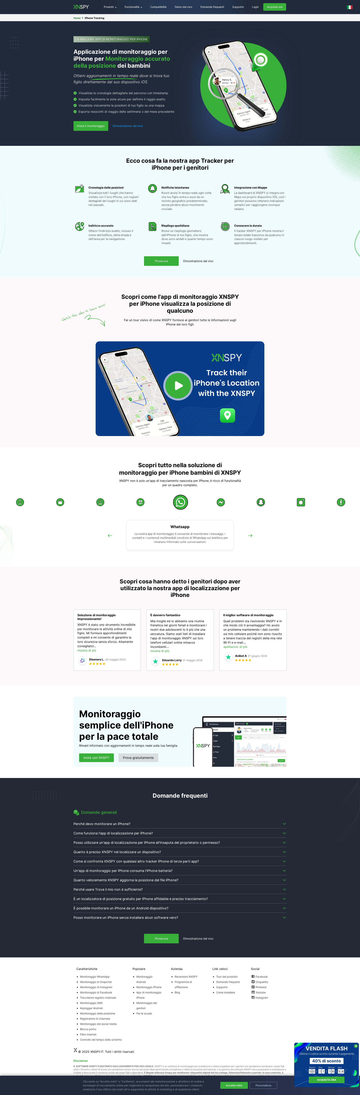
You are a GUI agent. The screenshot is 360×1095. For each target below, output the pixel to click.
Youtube (261, 992)
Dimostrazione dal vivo (128, 126)
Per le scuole (144, 1013)
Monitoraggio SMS (91, 1002)
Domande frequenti (212, 6)
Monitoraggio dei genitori (146, 1005)
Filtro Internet (88, 1034)
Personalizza (263, 1085)
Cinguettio (262, 981)
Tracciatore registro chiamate (98, 997)
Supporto (238, 6)
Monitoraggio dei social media (98, 1023)
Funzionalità (132, 6)
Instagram (262, 997)
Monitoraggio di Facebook (96, 992)
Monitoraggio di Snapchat (96, 981)
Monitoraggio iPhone (148, 987)
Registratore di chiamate (95, 1018)
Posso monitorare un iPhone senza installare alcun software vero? (126, 918)
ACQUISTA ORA (326, 1079)
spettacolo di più (235, 647)
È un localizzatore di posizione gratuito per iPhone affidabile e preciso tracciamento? (141, 899)
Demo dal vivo (183, 6)
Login (255, 6)
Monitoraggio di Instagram (96, 987)
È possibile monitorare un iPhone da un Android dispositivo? (121, 908)
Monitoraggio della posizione (97, 1013)
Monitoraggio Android (144, 979)
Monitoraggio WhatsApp (95, 976)
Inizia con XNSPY (96, 758)
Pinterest (261, 987)
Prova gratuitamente (138, 758)
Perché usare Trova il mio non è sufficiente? (108, 889)
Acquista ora (274, 6)
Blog (177, 992)
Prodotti (109, 6)
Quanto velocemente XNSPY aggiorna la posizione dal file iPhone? (126, 880)
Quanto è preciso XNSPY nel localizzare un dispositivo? (117, 852)
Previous (110, 539)
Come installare (225, 992)
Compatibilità (158, 6)
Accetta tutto (234, 1085)
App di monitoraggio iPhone (148, 995)
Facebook (262, 976)
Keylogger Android (91, 1008)
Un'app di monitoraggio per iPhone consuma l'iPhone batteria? (123, 871)
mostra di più (86, 650)
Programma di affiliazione (183, 984)
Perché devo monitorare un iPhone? (102, 824)
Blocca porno (88, 1029)
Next (250, 539)
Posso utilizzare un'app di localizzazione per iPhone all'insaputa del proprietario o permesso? (147, 843)
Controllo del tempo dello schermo (101, 1039)
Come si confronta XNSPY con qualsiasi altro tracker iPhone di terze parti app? (136, 861)
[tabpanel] (107, 640)
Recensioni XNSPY (186, 976)
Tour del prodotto (227, 976)
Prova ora (161, 261)
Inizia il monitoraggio (91, 126)
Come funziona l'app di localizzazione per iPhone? (113, 833)
